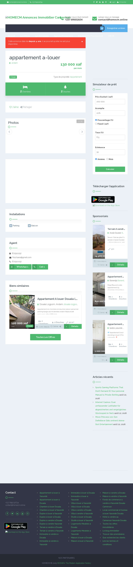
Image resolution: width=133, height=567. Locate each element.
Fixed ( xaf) (103, 124)
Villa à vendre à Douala (81, 510)
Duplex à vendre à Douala (51, 520)
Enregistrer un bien (116, 28)
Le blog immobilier (111, 531)
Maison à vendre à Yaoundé (115, 496)
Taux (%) (99, 132)
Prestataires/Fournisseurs (90, 36)
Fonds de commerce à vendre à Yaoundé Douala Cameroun (114, 503)
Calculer (110, 169)
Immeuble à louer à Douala (83, 493)
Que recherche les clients (114, 538)
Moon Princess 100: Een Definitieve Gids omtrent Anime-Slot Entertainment (110, 421)
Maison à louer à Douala (81, 538)
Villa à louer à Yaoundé (81, 503)
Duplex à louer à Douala (50, 517)
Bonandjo (121, 280)
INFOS (111, 36)
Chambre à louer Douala (50, 507)
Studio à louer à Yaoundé (82, 520)
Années (101, 159)
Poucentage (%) (105, 120)
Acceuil (11, 36)
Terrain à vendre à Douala (51, 527)
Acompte (99, 108)
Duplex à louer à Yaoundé (51, 514)
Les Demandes (42, 36)
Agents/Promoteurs (63, 36)
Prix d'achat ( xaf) (104, 97)
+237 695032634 (37, 2)
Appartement (76, 77)
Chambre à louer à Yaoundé (52, 510)
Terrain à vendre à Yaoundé (52, 531)
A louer (29, 326)
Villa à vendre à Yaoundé (82, 514)
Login (114, 2)
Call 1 (42, 267)
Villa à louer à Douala (80, 507)
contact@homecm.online (18, 2)
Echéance (100, 147)
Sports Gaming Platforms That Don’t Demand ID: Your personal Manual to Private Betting (109, 391)
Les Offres (25, 36)
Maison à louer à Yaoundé (82, 541)
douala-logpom (71, 304)
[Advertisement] (66, 8)
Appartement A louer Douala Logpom (61, 298)
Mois (111, 159)
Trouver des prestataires (113, 534)
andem (15, 63)
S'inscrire (122, 2)
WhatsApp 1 (22, 267)
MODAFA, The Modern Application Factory (74, 563)
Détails (74, 326)
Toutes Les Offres (45, 337)
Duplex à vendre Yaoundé (51, 524)
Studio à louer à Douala (81, 517)
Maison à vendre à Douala (114, 493)
